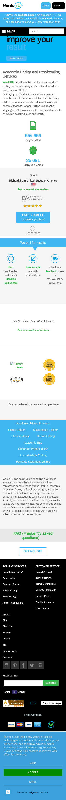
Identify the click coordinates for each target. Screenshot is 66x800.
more (33, 782)
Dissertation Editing (45, 429)
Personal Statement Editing (33, 461)
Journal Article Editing (33, 455)
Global (21, 692)
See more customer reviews (33, 189)
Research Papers (11, 584)
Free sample (33, 267)
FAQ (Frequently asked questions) (33, 535)
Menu (11, 31)
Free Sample (42, 608)
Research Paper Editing (33, 448)
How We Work (10, 651)
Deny (33, 762)
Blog (5, 620)
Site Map (7, 657)
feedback (51, 271)
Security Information (46, 590)
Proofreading (9, 578)
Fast (11, 267)
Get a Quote (33, 551)
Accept (33, 772)
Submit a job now (16, 58)
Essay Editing (17, 429)
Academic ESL (33, 442)
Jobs (5, 645)
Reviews (7, 632)
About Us (7, 626)
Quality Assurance (45, 602)
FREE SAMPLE (33, 217)
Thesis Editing (20, 436)
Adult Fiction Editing (13, 603)
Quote (46, 5)
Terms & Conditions (46, 584)
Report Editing (46, 436)
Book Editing (9, 596)
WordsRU (8, 82)
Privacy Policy (43, 596)
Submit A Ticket (44, 572)
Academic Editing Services (33, 423)
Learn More (33, 233)
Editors (6, 639)
